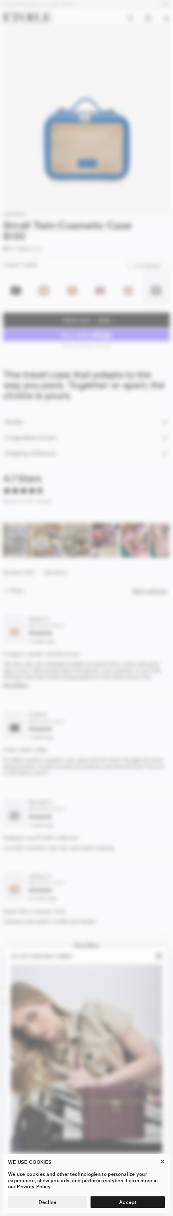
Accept (127, 1202)
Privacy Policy (33, 1186)
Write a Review (151, 591)
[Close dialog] (159, 956)
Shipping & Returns (30, 453)
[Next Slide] (163, 540)
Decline (47, 1202)
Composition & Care (30, 437)
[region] (86, 540)
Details (14, 422)
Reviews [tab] (18, 574)
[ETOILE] (27, 17)
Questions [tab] (56, 574)
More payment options (86, 345)
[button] (16, 248)
